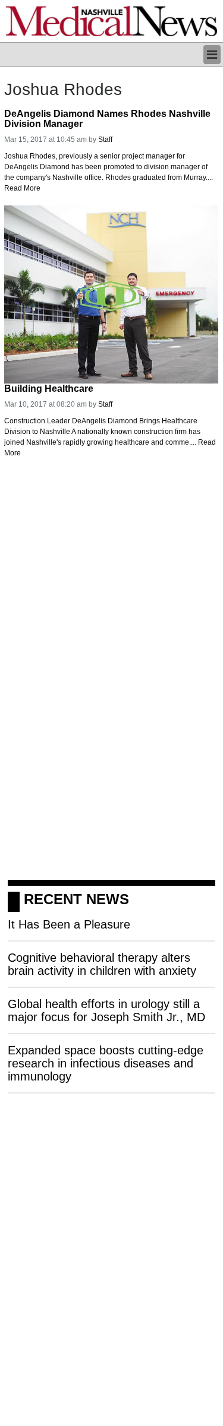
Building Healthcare (48, 389)
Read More (22, 188)
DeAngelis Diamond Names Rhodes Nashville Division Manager (107, 119)
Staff (105, 139)
